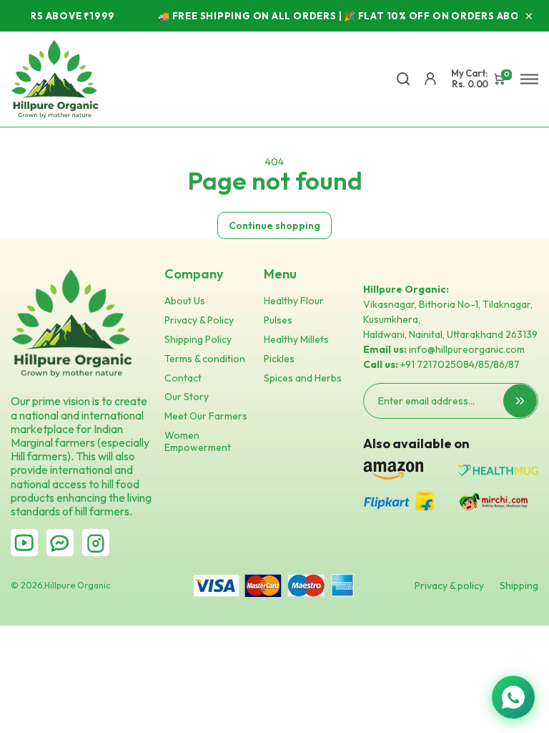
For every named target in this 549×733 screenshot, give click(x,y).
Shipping (519, 586)
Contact (183, 378)
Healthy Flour (294, 301)
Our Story (186, 397)
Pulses (278, 320)
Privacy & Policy (199, 320)
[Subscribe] (520, 401)
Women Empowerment (197, 441)
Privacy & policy (449, 586)
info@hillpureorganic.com (467, 349)
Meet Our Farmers (205, 416)
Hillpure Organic (77, 586)
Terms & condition (204, 359)
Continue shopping (274, 225)
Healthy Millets (296, 340)
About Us (184, 301)
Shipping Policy (198, 340)
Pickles (279, 359)
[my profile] (430, 78)
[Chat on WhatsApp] (513, 697)
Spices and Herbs (303, 378)
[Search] (403, 78)
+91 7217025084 (437, 364)
